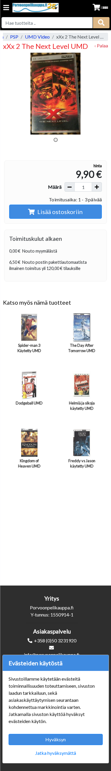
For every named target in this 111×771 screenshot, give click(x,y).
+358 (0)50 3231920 (55, 640)
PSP (14, 36)
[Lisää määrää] (96, 187)
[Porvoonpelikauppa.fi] (35, 7)
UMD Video (37, 36)
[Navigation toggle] (6, 8)
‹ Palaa (101, 45)
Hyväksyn (55, 739)
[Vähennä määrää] (69, 187)
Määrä (55, 187)
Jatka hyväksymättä (55, 753)
